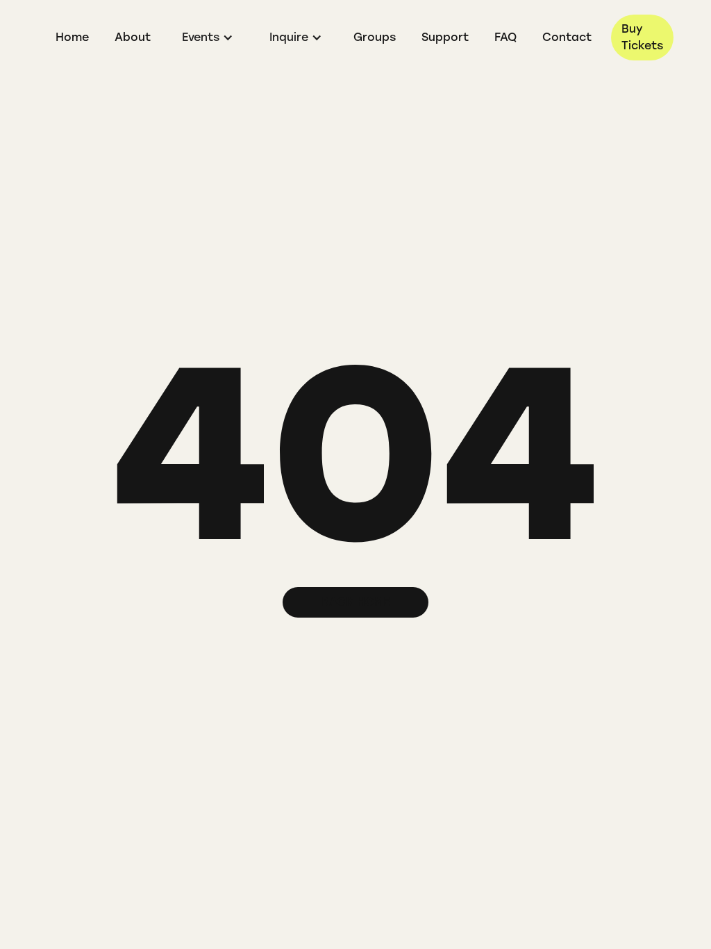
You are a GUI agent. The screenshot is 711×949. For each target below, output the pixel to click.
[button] (207, 37)
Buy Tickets (642, 37)
